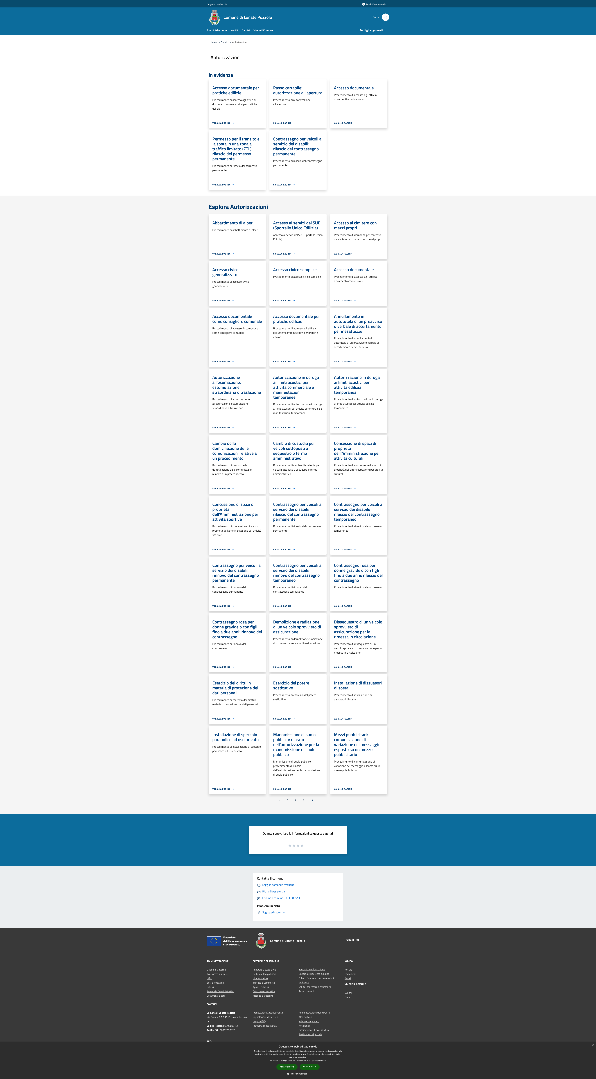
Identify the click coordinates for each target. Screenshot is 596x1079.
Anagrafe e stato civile (264, 969)
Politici (210, 987)
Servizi (224, 42)
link (324, 1060)
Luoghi (348, 993)
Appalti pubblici (261, 987)
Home (213, 42)
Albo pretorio (305, 1017)
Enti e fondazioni (215, 982)
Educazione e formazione (312, 969)
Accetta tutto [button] (287, 1066)
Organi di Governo (216, 969)
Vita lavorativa (260, 978)
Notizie (348, 969)
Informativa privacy (309, 1021)
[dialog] (298, 1060)
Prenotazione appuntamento (268, 1012)
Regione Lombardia (217, 4)
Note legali (304, 1025)
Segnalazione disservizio (265, 1017)
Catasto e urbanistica (264, 991)
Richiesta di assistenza (265, 1025)
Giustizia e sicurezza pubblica (314, 974)
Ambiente (304, 982)
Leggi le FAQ (259, 1021)
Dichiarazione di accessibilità (314, 1030)
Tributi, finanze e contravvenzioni (316, 978)
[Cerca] (385, 17)
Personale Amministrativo (220, 991)
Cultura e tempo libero (264, 974)
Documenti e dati (216, 996)
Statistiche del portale (310, 1034)
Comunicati (351, 974)
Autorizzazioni (306, 991)
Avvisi (348, 978)
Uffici (209, 978)
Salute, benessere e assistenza (315, 987)
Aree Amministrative (218, 974)
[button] (298, 1073)
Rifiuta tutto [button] (309, 1066)
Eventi (348, 997)
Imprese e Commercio (264, 982)
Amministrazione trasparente (314, 1012)
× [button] (592, 1045)
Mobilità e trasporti (263, 996)
